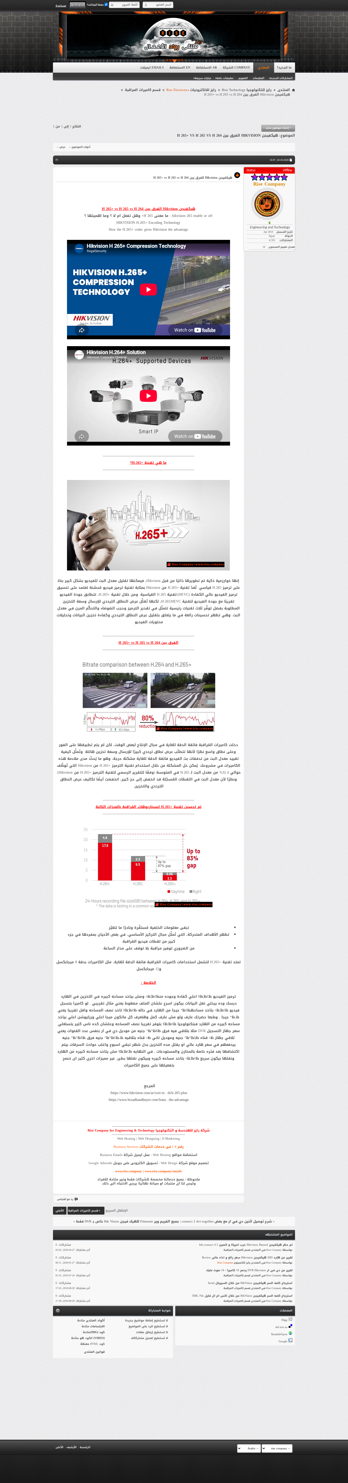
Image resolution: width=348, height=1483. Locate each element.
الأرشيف (71, 1447)
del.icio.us (281, 1327)
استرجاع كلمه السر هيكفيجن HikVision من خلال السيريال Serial (250, 1283)
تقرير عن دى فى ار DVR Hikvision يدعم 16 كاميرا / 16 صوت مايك (249, 1270)
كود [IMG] (97, 1332)
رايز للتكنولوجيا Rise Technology (247, 90)
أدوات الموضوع (81, 147)
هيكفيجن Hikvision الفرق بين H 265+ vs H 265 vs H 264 (227, 135)
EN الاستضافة (179, 67)
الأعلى (60, 1210)
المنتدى (263, 67)
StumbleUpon (279, 1334)
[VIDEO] (99, 1338)
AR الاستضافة (206, 67)
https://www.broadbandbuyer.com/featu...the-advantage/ (148, 1099)
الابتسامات (97, 1326)
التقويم (243, 78)
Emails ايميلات (152, 67)
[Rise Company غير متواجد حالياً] (269, 202)
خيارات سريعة (203, 78)
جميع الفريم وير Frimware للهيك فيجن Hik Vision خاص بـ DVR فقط (127, 1221)
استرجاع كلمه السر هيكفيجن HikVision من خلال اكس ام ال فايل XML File (242, 1295)
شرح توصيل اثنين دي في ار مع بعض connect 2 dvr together (227, 1221)
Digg (284, 1320)
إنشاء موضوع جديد (278, 128)
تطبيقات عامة (224, 78)
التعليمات (258, 78)
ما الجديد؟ (284, 67)
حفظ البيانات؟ (95, 4)
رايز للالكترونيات (191, 90)
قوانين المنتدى (94, 1352)
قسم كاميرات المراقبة (142, 90)
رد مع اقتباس (65, 1199)
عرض (62, 147)
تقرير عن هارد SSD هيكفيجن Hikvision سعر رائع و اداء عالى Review (247, 1257)
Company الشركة (236, 67)
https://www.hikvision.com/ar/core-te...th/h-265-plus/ (148, 1092)
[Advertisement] (174, 110)
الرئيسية (85, 1447)
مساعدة (61, 5)
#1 (57, 159)
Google (283, 1341)
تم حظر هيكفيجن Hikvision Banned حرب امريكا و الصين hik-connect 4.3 (245, 1244)
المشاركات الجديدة (280, 78)
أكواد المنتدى (95, 1320)
